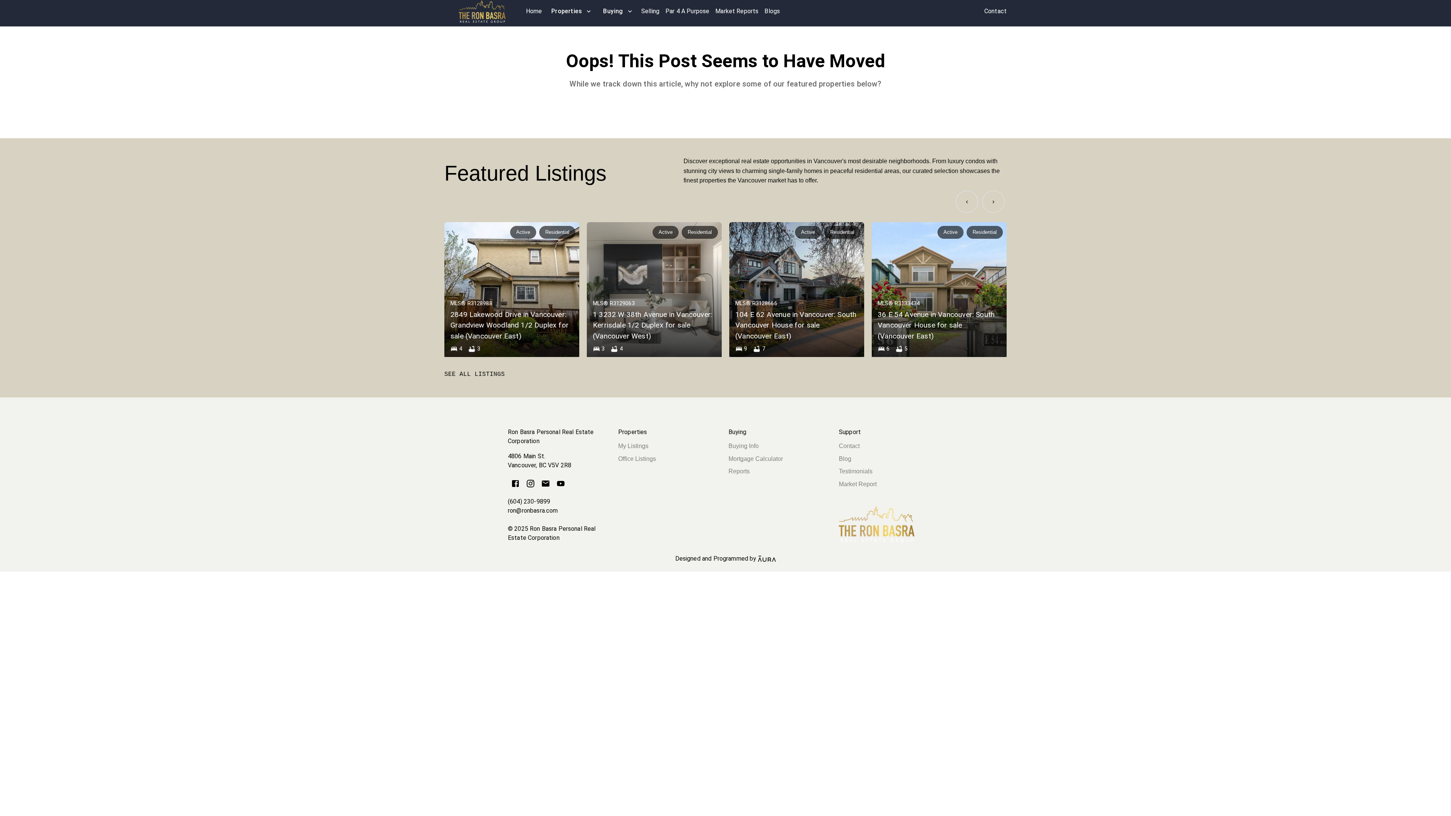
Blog (845, 459)
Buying (613, 11)
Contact (849, 446)
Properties (566, 11)
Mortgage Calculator (756, 459)
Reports (739, 471)
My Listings (633, 446)
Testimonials (855, 471)
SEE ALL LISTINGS (474, 374)
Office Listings (637, 459)
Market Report (858, 484)
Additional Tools (725, 567)
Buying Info (744, 446)
